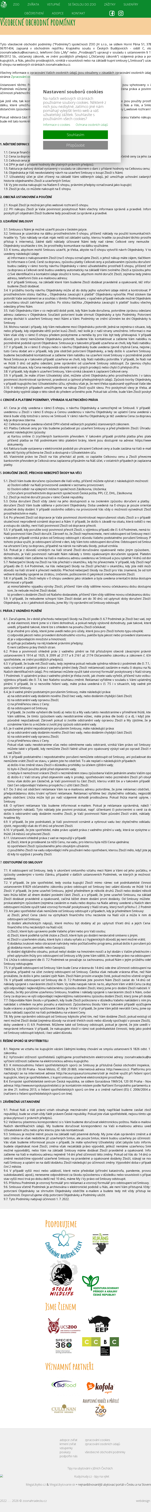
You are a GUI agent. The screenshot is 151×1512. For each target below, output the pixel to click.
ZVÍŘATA (33, 4)
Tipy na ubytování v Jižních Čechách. (90, 1468)
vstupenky (66, 1448)
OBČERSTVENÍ (34, 13)
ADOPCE (58, 13)
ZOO (16, 4)
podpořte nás (69, 1456)
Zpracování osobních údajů (29, 77)
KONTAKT (78, 13)
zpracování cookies (97, 1440)
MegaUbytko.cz (36, 1484)
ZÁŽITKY (109, 4)
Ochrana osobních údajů (92, 125)
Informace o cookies (56, 125)
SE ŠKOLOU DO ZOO (82, 4)
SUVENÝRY (131, 4)
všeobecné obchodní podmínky (105, 1452)
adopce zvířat (68, 1440)
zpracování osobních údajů (102, 1444)
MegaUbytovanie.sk (62, 1484)
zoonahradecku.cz (35, 1501)
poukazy (65, 1452)
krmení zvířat (68, 1444)
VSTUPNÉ (53, 4)
